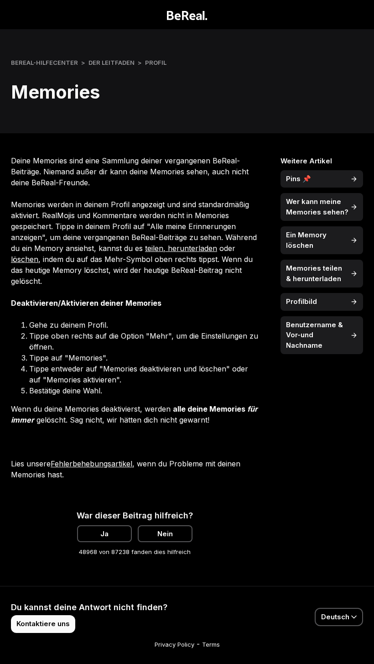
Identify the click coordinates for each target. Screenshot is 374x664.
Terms (211, 644)
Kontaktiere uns (43, 623)
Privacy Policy (174, 644)
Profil (155, 62)
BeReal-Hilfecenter (44, 62)
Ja (104, 533)
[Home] (187, 14)
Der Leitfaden (111, 62)
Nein (165, 533)
